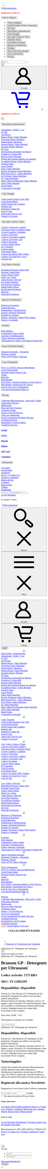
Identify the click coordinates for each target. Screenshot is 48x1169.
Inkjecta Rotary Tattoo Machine (14, 144)
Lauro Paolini (7, 166)
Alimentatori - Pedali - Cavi (12, 130)
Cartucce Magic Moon (10, 244)
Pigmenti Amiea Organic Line (13, 372)
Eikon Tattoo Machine (10, 169)
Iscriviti (30, 1093)
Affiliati (4, 487)
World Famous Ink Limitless (13, 204)
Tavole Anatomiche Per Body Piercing (17, 417)
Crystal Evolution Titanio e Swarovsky (22, 25)
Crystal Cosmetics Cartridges (13, 232)
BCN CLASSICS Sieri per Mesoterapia (18, 367)
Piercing (10, 57)
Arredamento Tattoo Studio (12, 333)
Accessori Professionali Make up (15, 389)
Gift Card (10, 28)
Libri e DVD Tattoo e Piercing (14, 356)
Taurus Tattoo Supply (10, 275)
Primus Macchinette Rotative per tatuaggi (18, 159)
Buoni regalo (6, 485)
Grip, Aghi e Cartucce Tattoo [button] (13, 222)
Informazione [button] (7, 462)
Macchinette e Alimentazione (18, 31)
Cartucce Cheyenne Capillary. (13, 227)
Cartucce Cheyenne (9, 234)
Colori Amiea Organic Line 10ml (15, 199)
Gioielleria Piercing (9, 420)
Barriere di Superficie (10, 305)
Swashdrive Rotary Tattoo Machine (16, 161)
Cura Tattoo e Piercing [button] (10, 265)
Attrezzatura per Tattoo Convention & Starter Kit (21, 341)
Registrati (12, 495)
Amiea (4, 375)
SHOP (4, 648)
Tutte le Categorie (14, 23)
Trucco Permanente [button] (9, 362)
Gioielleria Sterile (8, 410)
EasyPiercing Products (10, 284)
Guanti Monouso (8, 308)
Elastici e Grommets (9, 320)
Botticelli (5, 377)
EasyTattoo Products (9, 282)
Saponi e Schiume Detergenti (13, 313)
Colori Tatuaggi (13, 34)
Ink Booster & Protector (11, 289)
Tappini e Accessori (9, 216)
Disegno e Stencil (8, 354)
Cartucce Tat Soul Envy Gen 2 (14, 256)
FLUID (4, 132)
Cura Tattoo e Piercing (16, 43)
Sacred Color (6, 211)
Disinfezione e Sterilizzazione (13, 310)
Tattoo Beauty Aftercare (11, 280)
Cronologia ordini (34, 1122)
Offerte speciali (25, 1111)
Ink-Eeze (5, 292)
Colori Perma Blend (9, 201)
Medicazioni (6, 405)
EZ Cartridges (7, 247)
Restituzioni (6, 490)
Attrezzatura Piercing (10, 403)
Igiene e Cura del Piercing (12, 413)
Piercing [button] (5, 395)
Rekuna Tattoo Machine (11, 156)
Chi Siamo (5, 468)
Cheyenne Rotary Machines (13, 139)
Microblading (6, 380)
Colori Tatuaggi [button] (8, 194)
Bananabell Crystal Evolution (13, 422)
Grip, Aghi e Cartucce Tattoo (18, 37)
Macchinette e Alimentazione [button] (13, 124)
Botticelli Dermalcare (10, 294)
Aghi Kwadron (7, 249)
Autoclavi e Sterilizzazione (12, 336)
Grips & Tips (6, 259)
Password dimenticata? (10, 1161)
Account (24, 88)
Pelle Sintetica (7, 331)
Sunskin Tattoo (7, 164)
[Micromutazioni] (9, 8)
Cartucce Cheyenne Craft (11, 239)
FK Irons (5, 149)
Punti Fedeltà (6, 470)
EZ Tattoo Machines (9, 178)
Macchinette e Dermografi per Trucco (17, 384)
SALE (4, 435)
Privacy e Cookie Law (10, 475)
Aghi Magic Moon (9, 252)
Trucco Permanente (15, 54)
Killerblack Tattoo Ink (10, 209)
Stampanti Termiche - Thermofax (15, 352)
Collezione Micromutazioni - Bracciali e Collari (21, 400)
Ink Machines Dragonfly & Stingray (16, 152)
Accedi (4, 495)
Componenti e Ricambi (11, 188)
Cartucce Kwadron (9, 242)
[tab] (24, 124)
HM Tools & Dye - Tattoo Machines (16, 173)
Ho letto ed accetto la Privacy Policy (19, 1096)
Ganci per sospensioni (10, 415)
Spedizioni (5, 473)
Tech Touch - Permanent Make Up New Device (21, 382)
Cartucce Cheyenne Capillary (13, 237)
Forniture (10, 48)
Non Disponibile (8, 1025)
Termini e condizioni (9, 477)
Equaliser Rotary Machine (12, 147)
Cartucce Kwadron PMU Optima (15, 254)
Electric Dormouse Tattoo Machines (16, 171)
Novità (4, 430)
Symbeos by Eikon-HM (11, 154)
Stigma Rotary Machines (11, 142)
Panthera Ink (6, 206)
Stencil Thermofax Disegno (17, 51)
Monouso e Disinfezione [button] (11, 300)
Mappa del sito (7, 480)
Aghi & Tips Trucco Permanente (14, 387)
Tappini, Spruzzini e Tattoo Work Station (18, 317)
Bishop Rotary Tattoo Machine (14, 137)
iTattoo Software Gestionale (13, 338)
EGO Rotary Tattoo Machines (13, 176)
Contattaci (6, 457)
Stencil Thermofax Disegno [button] (12, 346)
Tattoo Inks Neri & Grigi (11, 214)
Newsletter (15, 1125)
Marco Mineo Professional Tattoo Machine (19, 181)
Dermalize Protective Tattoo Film (15, 270)
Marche (4, 441)
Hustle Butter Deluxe (10, 287)
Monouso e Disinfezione (16, 45)
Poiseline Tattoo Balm (10, 272)
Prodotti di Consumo (10, 315)
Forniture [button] (5, 326)
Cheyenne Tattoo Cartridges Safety (16, 230)
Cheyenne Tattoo (14, 40)
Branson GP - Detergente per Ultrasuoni (23, 944)
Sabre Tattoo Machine (10, 183)
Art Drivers (6, 135)
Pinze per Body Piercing (11, 408)
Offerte (4, 446)
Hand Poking (6, 186)
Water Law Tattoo (8, 277)
